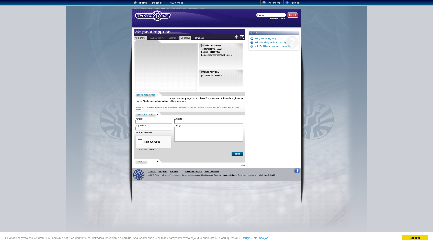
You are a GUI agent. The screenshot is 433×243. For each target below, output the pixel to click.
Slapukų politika (211, 171)
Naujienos (162, 171)
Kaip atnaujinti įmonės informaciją (270, 42)
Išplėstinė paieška (277, 19)
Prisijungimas (274, 2)
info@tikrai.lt (270, 175)
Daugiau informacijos (255, 238)
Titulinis (152, 171)
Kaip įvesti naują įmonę (265, 38)
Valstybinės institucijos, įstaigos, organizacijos (197, 107)
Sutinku (415, 237)
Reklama (174, 171)
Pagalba (294, 2)
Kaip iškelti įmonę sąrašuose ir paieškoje (273, 46)
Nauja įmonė (176, 2)
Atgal (243, 165)
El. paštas (185, 38)
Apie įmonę (140, 38)
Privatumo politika (193, 171)
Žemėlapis (199, 38)
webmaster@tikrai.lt (228, 175)
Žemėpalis (141, 161)
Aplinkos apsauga (154, 107)
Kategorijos (157, 2)
